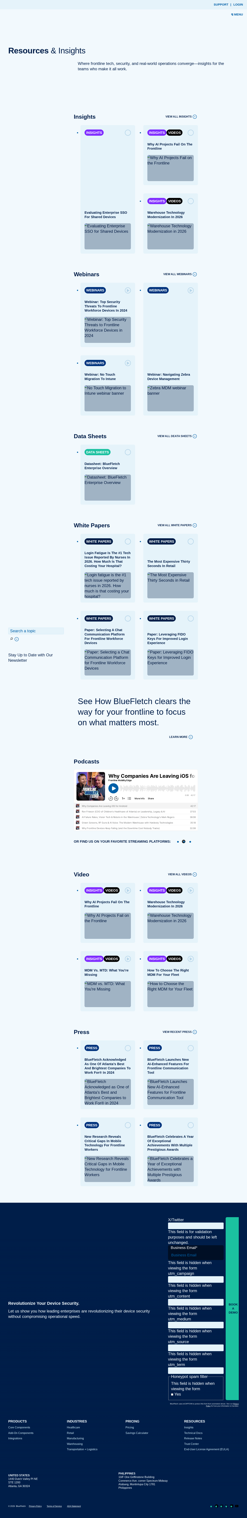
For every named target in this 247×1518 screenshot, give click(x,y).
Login (238, 4)
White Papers (98, 541)
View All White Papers (175, 525)
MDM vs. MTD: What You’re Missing (107, 972)
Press (91, 1048)
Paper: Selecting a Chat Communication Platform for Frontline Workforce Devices (105, 636)
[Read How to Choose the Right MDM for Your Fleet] (191, 959)
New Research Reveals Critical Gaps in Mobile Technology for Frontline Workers (105, 1143)
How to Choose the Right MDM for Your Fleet (168, 972)
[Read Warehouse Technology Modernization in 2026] (191, 201)
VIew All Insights (179, 116)
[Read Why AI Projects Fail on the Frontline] (191, 133)
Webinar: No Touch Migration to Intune (100, 377)
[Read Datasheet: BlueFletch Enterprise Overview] (128, 452)
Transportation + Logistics (82, 1449)
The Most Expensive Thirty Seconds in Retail (168, 564)
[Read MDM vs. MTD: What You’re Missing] (128, 959)
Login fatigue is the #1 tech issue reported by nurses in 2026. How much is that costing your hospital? (108, 559)
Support (221, 4)
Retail (70, 1433)
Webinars (95, 290)
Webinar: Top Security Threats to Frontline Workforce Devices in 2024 (106, 306)
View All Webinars (177, 274)
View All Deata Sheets (174, 436)
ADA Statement (74, 1506)
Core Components (19, 1427)
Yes (177, 1394)
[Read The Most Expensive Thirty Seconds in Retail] (191, 541)
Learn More (178, 737)
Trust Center (191, 1443)
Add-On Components (20, 1433)
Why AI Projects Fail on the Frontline (169, 146)
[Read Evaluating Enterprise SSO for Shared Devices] (128, 133)
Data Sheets (97, 452)
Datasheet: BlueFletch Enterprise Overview (102, 466)
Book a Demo (233, 1308)
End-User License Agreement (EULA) (206, 1449)
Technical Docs (193, 1433)
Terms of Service (54, 1506)
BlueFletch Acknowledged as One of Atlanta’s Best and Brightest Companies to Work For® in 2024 (108, 1066)
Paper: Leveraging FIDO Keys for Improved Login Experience (167, 638)
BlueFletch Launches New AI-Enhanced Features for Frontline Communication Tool (168, 1066)
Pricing (130, 1427)
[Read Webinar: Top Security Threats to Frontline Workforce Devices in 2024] (128, 290)
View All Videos (180, 874)
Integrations (15, 1438)
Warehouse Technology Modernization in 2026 (166, 215)
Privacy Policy (35, 1506)
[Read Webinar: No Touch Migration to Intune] (128, 363)
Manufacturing (75, 1438)
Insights (94, 133)
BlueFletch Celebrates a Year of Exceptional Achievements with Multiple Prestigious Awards (170, 1143)
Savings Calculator (137, 1433)
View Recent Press (177, 1031)
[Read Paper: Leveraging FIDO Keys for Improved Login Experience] (191, 618)
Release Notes (193, 1438)
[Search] (14, 639)
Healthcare (73, 1427)
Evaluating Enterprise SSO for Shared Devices (106, 215)
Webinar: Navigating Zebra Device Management (168, 377)
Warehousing (75, 1443)
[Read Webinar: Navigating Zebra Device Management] (191, 290)
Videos (174, 133)
